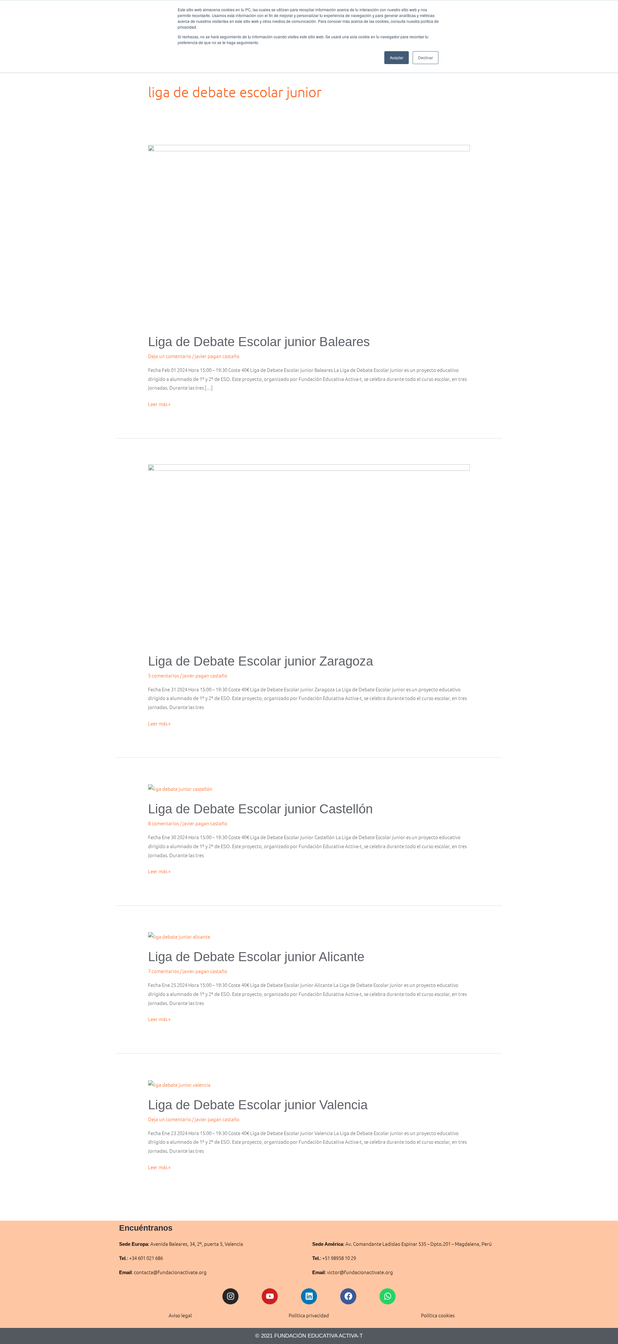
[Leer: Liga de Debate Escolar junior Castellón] (180, 788)
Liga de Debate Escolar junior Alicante (256, 957)
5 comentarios (163, 675)
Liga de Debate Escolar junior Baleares (259, 342)
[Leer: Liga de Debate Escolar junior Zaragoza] (309, 554)
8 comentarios (163, 823)
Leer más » (159, 403)
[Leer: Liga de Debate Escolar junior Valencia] (179, 1083)
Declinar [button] (425, 57)
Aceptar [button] (396, 57)
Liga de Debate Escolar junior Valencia (258, 1105)
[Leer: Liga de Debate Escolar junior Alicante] (179, 935)
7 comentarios (163, 971)
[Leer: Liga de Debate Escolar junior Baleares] (309, 234)
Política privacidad (309, 1315)
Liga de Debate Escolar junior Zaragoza (260, 661)
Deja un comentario (169, 356)
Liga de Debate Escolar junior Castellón (260, 809)
